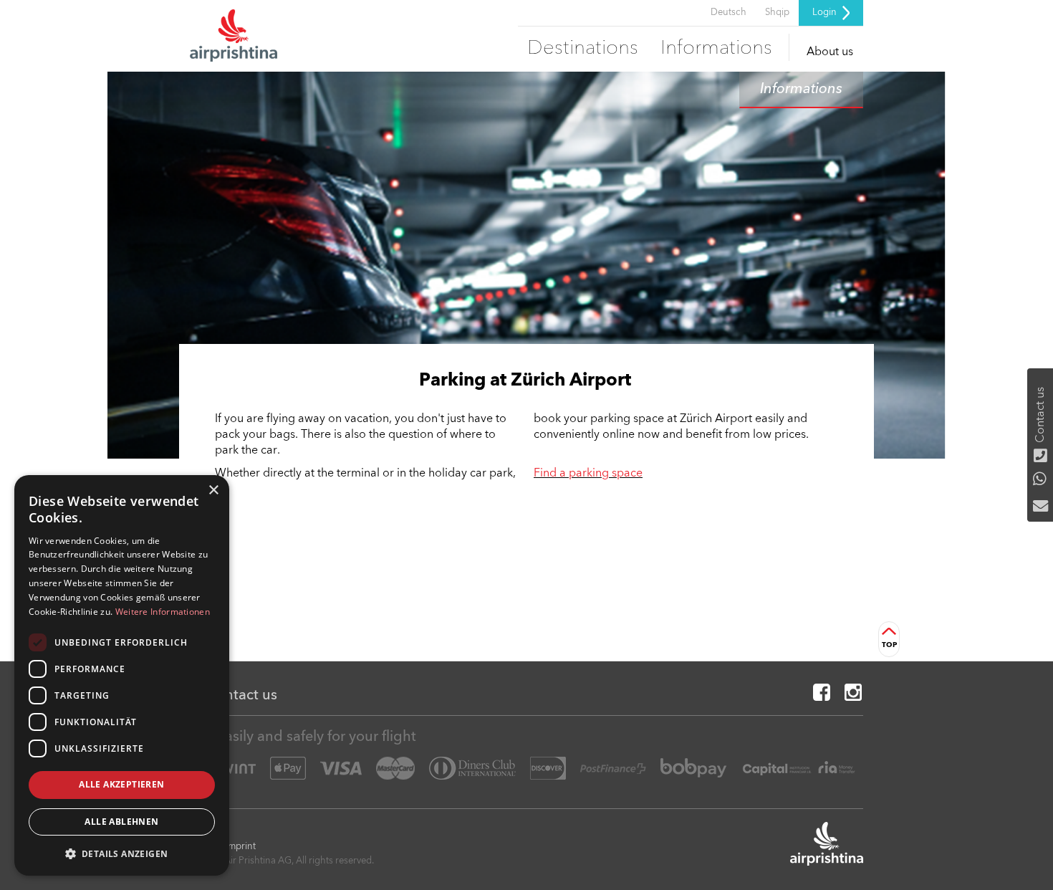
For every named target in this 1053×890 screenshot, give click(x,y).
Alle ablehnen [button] (121, 821)
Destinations (582, 49)
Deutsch (728, 12)
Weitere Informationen (162, 612)
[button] (122, 853)
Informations (716, 49)
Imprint (241, 846)
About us (830, 52)
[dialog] (121, 675)
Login (825, 12)
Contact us (240, 696)
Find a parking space (588, 473)
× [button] (213, 490)
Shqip (777, 12)
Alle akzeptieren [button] (121, 784)
